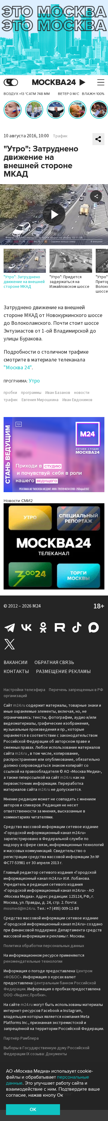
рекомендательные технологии (33, 961)
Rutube (60, 627)
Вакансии (16, 662)
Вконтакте (26, 627)
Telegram (10, 627)
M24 (36, 606)
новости (81, 393)
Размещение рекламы (63, 671)
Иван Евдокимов (77, 400)
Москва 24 (54, 82)
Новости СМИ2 (18, 500)
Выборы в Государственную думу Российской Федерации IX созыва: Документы (46, 1051)
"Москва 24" (18, 367)
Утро (34, 381)
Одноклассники (43, 627)
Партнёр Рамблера (21, 1038)
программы (31, 393)
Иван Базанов (57, 393)
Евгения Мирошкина (40, 400)
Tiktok (77, 627)
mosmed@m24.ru (19, 909)
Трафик (60, 136)
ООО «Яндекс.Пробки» (25, 995)
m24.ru (19, 705)
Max (94, 627)
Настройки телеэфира (24, 690)
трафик (11, 400)
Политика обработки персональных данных (44, 946)
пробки (10, 393)
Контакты (16, 671)
